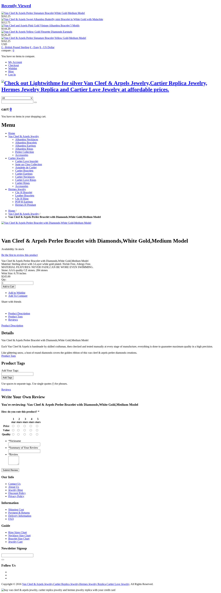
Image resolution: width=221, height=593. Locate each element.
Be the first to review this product (19, 255)
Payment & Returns (19, 512)
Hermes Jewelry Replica (92, 584)
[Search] (35, 102)
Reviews (13, 319)
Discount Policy (17, 493)
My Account (15, 62)
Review (13, 454)
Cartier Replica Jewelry (66, 584)
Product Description (19, 313)
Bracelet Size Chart (18, 538)
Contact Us (14, 483)
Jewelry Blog (15, 490)
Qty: (3, 279)
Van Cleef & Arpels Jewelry (23, 213)
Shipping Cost (16, 509)
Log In (12, 74)
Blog (11, 71)
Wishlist (12, 68)
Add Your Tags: (10, 370)
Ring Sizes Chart (17, 532)
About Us (13, 486)
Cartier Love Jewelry (118, 584)
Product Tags (15, 316)
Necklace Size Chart (19, 535)
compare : (6, 50)
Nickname (14, 440)
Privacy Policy (16, 496)
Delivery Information (19, 515)
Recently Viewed (16, 5)
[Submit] (2, 559)
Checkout (13, 65)
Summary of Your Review (23, 447)
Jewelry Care (15, 541)
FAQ (11, 518)
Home (11, 133)
